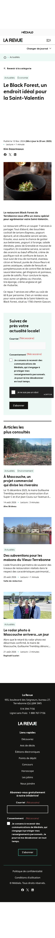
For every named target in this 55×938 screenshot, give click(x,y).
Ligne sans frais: (27, 713)
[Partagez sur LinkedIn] (15, 154)
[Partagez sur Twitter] (10, 154)
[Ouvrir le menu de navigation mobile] (48, 40)
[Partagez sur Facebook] (5, 154)
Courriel (21, 338)
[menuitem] (39, 48)
